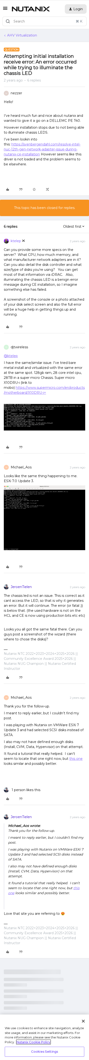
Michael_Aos (21, 467)
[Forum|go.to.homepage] (31, 9)
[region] (44, 1037)
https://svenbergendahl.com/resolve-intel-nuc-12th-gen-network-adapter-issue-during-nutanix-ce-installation (42, 149)
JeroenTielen (21, 587)
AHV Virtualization (22, 35)
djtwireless (19, 347)
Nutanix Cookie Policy (33, 1042)
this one (76, 758)
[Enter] (7, 21)
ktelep (16, 241)
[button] (5, 10)
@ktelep (11, 356)
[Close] (83, 1021)
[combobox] (44, 21)
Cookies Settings (44, 1051)
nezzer (16, 93)
